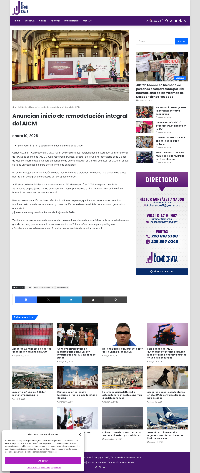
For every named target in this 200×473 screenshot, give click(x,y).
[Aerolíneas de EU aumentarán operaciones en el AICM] (77, 418)
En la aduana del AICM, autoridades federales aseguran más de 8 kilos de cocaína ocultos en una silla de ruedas (166, 353)
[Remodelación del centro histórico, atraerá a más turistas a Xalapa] (77, 377)
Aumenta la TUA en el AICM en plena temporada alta (29, 393)
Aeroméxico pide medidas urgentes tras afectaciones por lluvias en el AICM (165, 435)
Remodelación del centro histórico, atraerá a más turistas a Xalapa (77, 395)
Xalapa (42, 20)
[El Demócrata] (20, 8)
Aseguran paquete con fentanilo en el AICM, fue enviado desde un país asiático (166, 395)
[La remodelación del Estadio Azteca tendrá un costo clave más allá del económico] (122, 377)
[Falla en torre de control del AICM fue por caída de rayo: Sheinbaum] (122, 418)
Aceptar (43, 460)
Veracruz (30, 20)
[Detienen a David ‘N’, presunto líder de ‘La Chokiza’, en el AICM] (122, 334)
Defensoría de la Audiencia (121, 462)
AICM (28, 287)
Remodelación (62, 287)
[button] (79, 434)
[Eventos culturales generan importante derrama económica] (144, 112)
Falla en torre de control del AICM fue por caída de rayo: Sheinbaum (121, 434)
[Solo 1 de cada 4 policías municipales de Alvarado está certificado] (144, 157)
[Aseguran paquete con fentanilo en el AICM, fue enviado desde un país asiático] (167, 377)
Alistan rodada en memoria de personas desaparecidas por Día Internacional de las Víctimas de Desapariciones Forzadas (160, 91)
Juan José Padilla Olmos (44, 287)
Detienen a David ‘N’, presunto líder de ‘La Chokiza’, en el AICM (122, 350)
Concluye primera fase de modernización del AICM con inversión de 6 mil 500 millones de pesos (76, 353)
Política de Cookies (97, 462)
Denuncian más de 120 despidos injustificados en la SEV (171, 126)
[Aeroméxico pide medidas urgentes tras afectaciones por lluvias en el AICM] (167, 418)
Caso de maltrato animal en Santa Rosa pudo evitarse (170, 141)
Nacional (55, 20)
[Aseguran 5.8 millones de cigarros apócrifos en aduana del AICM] (32, 334)
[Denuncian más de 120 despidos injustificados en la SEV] (144, 127)
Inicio (17, 20)
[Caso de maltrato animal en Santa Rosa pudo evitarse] (144, 142)
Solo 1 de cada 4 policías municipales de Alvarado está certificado (170, 156)
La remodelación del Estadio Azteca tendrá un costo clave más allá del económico (122, 395)
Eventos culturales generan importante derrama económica (171, 111)
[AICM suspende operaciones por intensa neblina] (32, 418)
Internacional (71, 20)
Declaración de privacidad (38, 467)
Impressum (56, 467)
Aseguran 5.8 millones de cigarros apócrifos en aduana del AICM (31, 350)
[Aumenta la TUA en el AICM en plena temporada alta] (32, 377)
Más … (86, 20)
